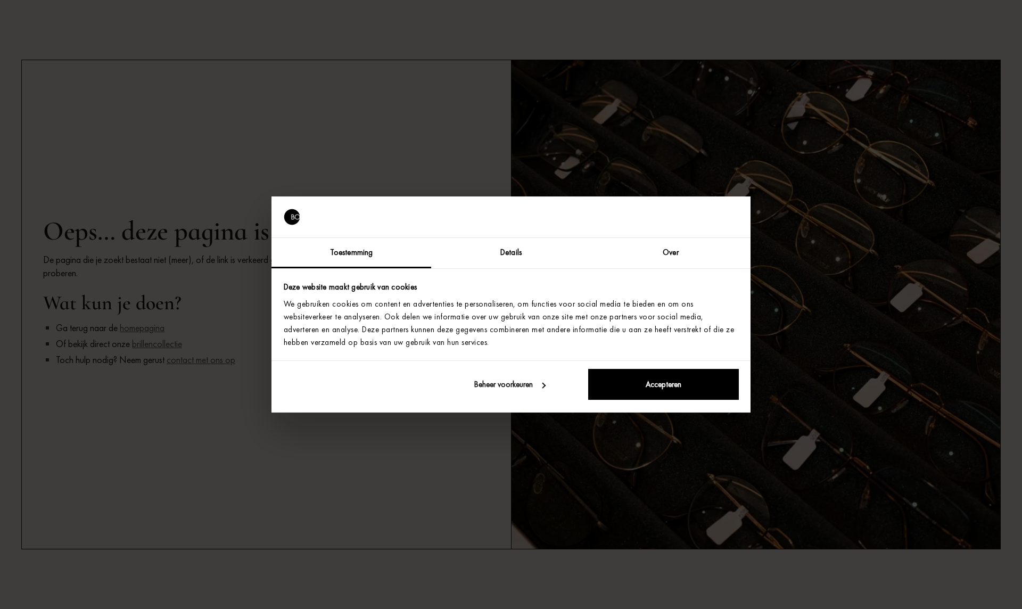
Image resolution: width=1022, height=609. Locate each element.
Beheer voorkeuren (503, 384)
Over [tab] (670, 252)
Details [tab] (511, 252)
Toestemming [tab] (351, 252)
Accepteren (663, 384)
